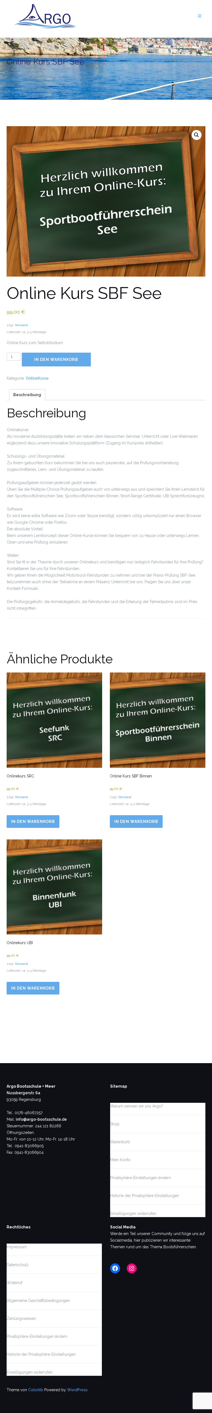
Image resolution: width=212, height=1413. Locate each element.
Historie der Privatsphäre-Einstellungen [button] (144, 1195)
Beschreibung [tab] (27, 395)
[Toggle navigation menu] (200, 16)
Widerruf (14, 1282)
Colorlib (35, 1390)
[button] (197, 135)
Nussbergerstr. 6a (23, 1093)
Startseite (140, 60)
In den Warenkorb (56, 359)
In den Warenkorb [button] (33, 821)
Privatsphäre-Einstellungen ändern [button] (140, 1178)
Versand (21, 325)
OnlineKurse (37, 378)
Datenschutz (18, 1265)
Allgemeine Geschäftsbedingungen (38, 1300)
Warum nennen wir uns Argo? (136, 1106)
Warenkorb (120, 1142)
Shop (160, 60)
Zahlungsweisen (21, 1318)
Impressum (17, 1247)
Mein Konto (120, 1160)
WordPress (77, 1390)
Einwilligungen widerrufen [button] (133, 1213)
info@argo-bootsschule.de (41, 1119)
